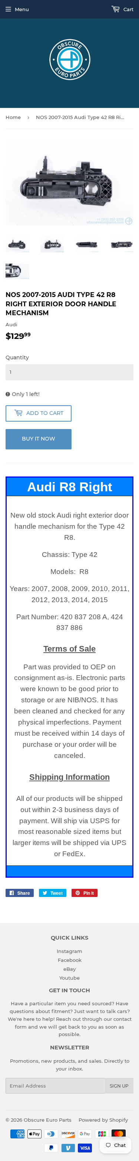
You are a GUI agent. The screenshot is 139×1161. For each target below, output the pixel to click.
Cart (127, 9)
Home (13, 117)
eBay (69, 969)
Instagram (69, 951)
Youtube (69, 978)
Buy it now (38, 438)
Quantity (17, 357)
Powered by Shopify (103, 1120)
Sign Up (119, 1086)
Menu (22, 9)
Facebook (70, 960)
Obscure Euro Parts (48, 1120)
